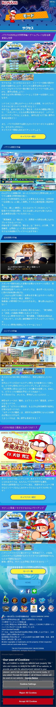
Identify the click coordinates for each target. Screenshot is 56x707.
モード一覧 (28, 571)
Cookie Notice (31, 678)
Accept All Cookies (28, 701)
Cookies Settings (28, 684)
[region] (28, 679)
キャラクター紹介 (28, 136)
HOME (28, 582)
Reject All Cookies (28, 693)
